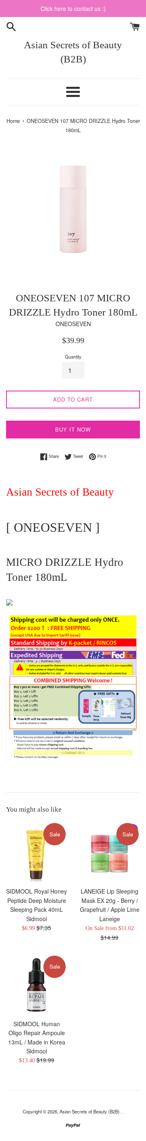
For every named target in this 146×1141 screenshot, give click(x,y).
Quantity (73, 356)
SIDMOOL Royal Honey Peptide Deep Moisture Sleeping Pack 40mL (36, 900)
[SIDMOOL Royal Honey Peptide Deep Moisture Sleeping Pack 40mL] (36, 852)
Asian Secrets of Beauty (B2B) (73, 51)
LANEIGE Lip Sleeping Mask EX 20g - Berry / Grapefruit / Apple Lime (110, 900)
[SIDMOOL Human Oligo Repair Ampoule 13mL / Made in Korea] (36, 984)
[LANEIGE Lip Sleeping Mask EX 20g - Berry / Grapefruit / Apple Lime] (109, 852)
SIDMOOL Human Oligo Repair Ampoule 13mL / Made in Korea (36, 1033)
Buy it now (73, 429)
